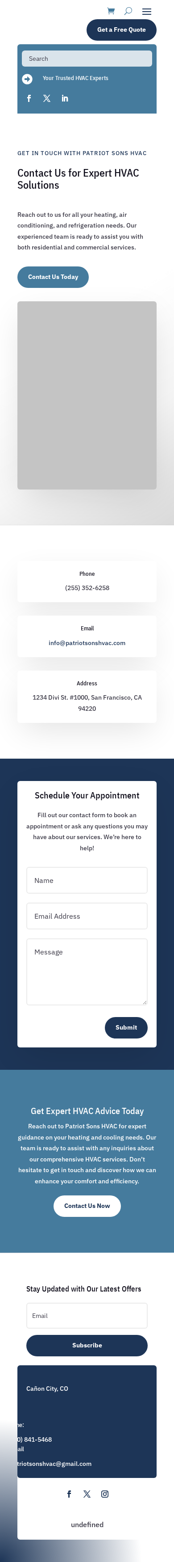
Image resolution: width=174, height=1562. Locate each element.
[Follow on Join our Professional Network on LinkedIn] (65, 98)
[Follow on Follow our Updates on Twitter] (47, 98)
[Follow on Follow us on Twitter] (87, 1494)
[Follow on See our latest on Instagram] (105, 1494)
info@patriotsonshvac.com (87, 643)
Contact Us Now (87, 1206)
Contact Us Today (53, 277)
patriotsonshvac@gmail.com (50, 1464)
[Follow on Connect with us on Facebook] (29, 98)
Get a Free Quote (121, 29)
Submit (126, 1027)
